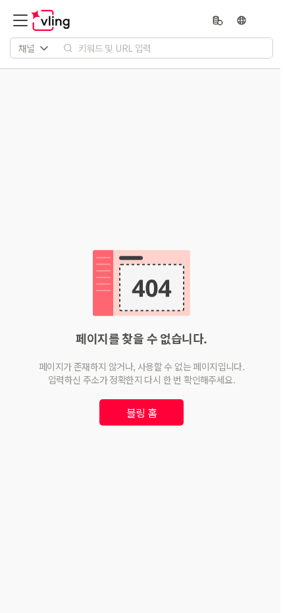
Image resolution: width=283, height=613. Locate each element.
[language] (241, 20)
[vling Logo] (50, 20)
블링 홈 (141, 412)
